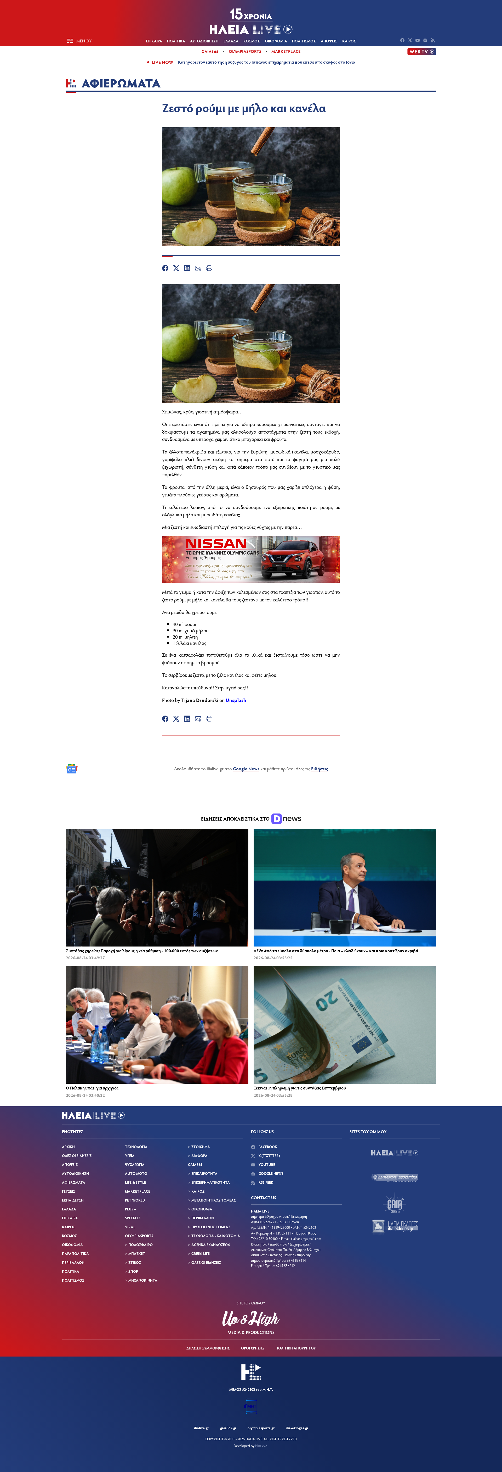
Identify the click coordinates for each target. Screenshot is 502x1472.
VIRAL (130, 1226)
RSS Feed (265, 1182)
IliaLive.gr (201, 1427)
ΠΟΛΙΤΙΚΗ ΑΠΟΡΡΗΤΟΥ (296, 1348)
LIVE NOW (162, 62)
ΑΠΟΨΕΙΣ (329, 40)
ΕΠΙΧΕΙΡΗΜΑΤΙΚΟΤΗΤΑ (210, 1182)
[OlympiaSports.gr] (394, 1177)
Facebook (267, 1146)
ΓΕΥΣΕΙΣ (68, 1191)
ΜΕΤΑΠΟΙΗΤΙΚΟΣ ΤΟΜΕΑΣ (213, 1200)
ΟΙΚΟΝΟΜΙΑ (276, 40)
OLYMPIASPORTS (139, 1235)
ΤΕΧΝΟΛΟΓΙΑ (136, 1146)
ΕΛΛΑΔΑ (231, 40)
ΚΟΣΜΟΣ (251, 40)
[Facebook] (165, 269)
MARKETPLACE (137, 1191)
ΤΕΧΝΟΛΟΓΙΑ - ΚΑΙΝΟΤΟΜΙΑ (215, 1235)
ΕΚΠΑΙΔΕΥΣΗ (73, 1200)
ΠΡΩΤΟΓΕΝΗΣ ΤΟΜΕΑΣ (210, 1226)
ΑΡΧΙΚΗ (68, 1146)
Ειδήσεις (319, 768)
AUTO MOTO (136, 1173)
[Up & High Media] (251, 1322)
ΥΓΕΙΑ (130, 1155)
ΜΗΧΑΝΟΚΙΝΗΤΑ (142, 1280)
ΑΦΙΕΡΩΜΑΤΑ (73, 1182)
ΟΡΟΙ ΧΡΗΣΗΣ (252, 1348)
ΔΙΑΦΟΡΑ (199, 1155)
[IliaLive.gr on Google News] (426, 41)
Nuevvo (261, 1445)
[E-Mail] (198, 269)
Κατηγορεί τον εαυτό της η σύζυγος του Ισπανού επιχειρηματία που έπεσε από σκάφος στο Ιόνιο (266, 62)
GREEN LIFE (200, 1253)
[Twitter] (176, 269)
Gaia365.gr (228, 1427)
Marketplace (285, 51)
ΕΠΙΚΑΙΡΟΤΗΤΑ (204, 1173)
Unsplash (236, 699)
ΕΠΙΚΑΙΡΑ (154, 40)
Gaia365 (210, 51)
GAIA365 (195, 1164)
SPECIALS (132, 1217)
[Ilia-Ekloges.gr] (394, 1227)
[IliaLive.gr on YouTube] (418, 41)
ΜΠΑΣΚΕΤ (136, 1253)
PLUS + (130, 1209)
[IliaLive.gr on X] (410, 41)
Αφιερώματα (121, 83)
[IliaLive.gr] (394, 1152)
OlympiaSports (245, 51)
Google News (246, 768)
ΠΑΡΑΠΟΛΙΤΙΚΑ (75, 1253)
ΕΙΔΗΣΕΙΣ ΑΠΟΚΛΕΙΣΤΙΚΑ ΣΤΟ (236, 818)
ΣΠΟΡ (133, 1271)
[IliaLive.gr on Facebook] (403, 41)
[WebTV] (421, 52)
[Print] (209, 269)
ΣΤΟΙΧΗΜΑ (200, 1146)
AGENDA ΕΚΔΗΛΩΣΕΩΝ (210, 1244)
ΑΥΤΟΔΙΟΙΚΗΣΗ (204, 40)
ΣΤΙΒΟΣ (134, 1262)
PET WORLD (135, 1200)
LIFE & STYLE (135, 1182)
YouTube (266, 1164)
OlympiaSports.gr (261, 1427)
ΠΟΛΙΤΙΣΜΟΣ (304, 40)
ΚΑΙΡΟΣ (349, 40)
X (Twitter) (269, 1155)
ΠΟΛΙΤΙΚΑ (176, 40)
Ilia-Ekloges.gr (297, 1427)
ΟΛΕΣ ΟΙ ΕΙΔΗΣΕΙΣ (77, 1155)
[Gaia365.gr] (394, 1202)
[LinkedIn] (187, 269)
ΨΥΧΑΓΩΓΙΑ (135, 1164)
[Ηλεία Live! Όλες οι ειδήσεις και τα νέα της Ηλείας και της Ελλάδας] (251, 21)
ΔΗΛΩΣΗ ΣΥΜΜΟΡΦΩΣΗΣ (208, 1348)
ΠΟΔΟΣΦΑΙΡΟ (140, 1244)
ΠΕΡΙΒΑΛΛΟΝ (73, 1262)
